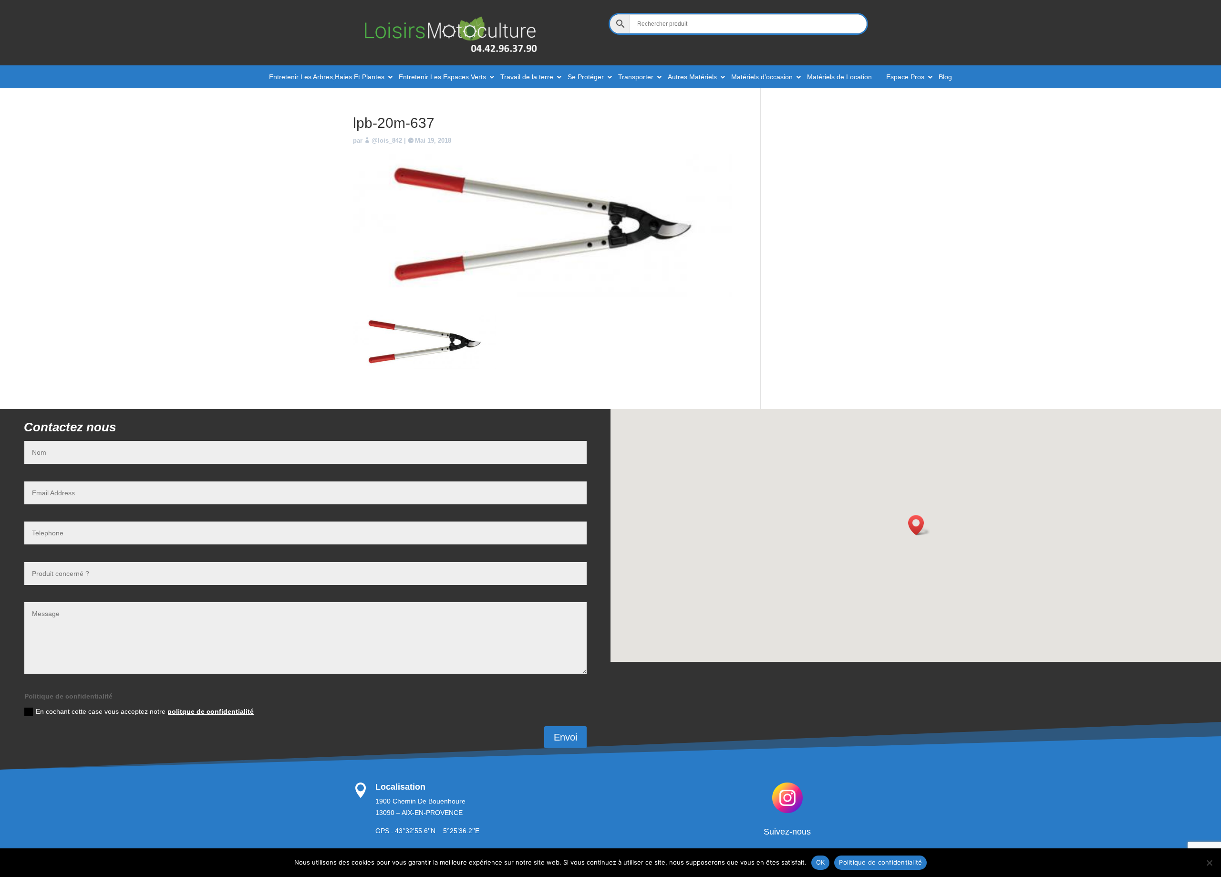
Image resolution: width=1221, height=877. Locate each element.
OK (820, 862)
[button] (919, 525)
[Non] (1209, 862)
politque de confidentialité (210, 711)
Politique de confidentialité (880, 862)
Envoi (565, 737)
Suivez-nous (787, 831)
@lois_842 (387, 140)
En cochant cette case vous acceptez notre (145, 711)
